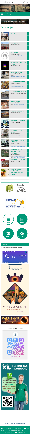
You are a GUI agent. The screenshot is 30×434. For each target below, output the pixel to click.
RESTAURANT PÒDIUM (18, 121)
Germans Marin (16, 72)
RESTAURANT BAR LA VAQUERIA (17, 141)
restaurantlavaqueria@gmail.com (18, 146)
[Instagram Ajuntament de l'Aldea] (24, 2)
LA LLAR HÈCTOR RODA (18, 82)
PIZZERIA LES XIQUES (17, 111)
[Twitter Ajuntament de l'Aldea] (21, 2)
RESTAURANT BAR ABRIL (16, 131)
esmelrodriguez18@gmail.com (18, 76)
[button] (12, 2)
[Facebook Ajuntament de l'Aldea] (18, 2)
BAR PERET (14, 53)
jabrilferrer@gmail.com (19, 135)
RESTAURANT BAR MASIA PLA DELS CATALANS (16, 151)
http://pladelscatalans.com (19, 157)
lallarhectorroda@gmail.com (17, 86)
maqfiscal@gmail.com (19, 55)
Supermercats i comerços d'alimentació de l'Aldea (17, 171)
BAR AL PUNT (15, 33)
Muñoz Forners (16, 101)
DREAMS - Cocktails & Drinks (18, 63)
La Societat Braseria (18, 91)
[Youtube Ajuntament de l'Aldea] (27, 2)
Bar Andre (14, 43)
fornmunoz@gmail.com (19, 104)
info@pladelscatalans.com (20, 156)
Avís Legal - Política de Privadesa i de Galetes (15, 423)
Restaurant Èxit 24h (18, 159)
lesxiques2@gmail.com (19, 114)
